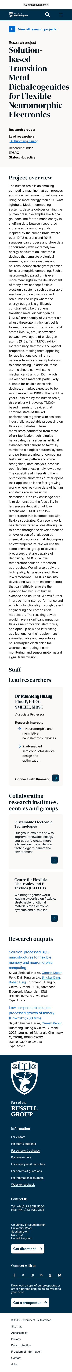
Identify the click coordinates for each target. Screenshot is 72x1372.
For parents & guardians (26, 1171)
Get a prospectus (27, 1303)
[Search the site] (47, 15)
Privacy (16, 1339)
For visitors (18, 1137)
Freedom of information (26, 1351)
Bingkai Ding (51, 977)
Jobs (14, 1364)
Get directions (25, 1249)
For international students (27, 1177)
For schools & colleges (25, 1150)
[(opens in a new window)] (14, 1275)
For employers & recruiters (28, 1164)
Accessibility (19, 1332)
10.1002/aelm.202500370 (31, 996)
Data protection (21, 1345)
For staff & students (23, 1143)
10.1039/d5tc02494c (28, 1041)
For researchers (21, 1157)
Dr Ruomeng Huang (24, 141)
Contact (16, 1358)
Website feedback (23, 1184)
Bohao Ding (17, 982)
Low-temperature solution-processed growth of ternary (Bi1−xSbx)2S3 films (31, 1013)
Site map (17, 1326)
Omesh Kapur (52, 973)
